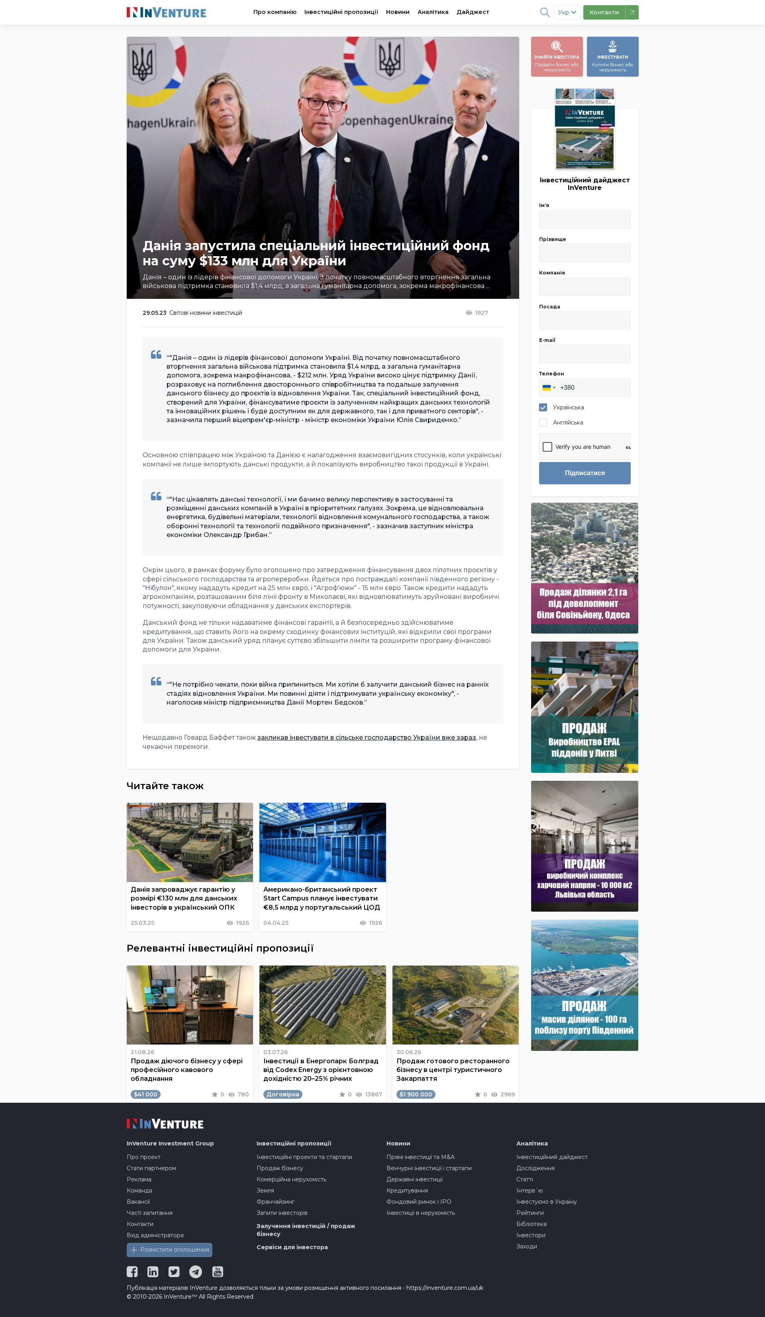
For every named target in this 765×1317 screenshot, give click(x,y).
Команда (139, 1190)
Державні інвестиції (414, 1179)
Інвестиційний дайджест (552, 1157)
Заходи (526, 1246)
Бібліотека (531, 1224)
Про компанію (274, 12)
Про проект (144, 1157)
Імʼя (544, 205)
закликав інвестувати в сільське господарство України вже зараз (366, 737)
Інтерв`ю (529, 1190)
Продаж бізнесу (280, 1168)
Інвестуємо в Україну (546, 1201)
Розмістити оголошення (174, 1249)
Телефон (551, 374)
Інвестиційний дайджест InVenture (585, 184)
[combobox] (548, 388)
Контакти (140, 1224)
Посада (549, 307)
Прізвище (552, 239)
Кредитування (407, 1190)
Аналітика (433, 12)
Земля (265, 1190)
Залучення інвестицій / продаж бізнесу (306, 1230)
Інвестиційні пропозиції (341, 12)
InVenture (170, 1143)
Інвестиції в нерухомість (420, 1212)
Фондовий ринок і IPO (418, 1201)
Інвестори (530, 1235)
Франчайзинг (275, 1201)
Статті (524, 1179)
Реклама (139, 1179)
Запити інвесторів (282, 1212)
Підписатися (585, 473)
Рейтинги (530, 1212)
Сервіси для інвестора (292, 1247)
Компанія (552, 273)
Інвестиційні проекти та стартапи (304, 1157)
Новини (398, 12)
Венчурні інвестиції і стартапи (429, 1168)
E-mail (547, 340)
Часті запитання (150, 1212)
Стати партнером (151, 1168)
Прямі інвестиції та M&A (420, 1157)
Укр (563, 12)
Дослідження (535, 1168)
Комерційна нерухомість (291, 1179)
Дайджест (473, 12)
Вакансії (138, 1201)
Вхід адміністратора (155, 1235)
